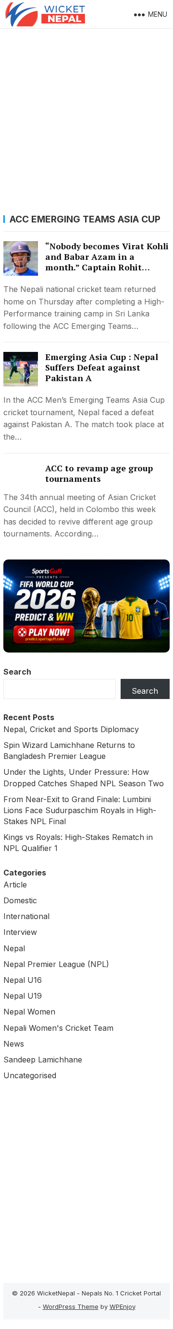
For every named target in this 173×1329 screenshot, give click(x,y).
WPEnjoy (123, 1306)
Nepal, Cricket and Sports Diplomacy (71, 729)
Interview (20, 932)
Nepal (14, 948)
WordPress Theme (71, 1306)
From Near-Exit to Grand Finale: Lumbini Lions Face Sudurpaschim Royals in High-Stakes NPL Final (79, 810)
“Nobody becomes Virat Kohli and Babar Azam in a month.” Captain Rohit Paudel (107, 262)
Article (15, 884)
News (13, 1044)
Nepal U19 (22, 996)
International (26, 916)
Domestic (20, 900)
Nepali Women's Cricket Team (58, 1028)
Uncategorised (29, 1075)
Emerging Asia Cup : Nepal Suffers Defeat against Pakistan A (101, 367)
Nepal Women (29, 1011)
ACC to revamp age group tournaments (99, 473)
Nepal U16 (22, 980)
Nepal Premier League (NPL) (56, 964)
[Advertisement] (86, 120)
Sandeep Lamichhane (42, 1059)
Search (17, 671)
